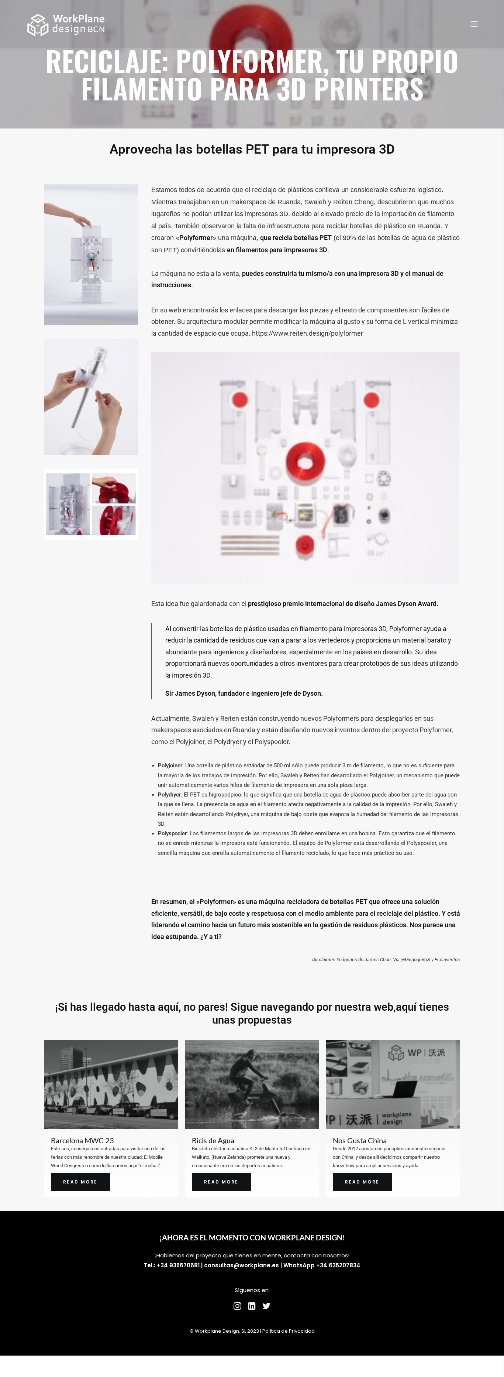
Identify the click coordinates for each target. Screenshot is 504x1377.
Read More (80, 1182)
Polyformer (216, 901)
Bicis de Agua (72, 1140)
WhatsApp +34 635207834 (321, 1265)
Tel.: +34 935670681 (172, 1265)
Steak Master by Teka (366, 1140)
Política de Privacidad (288, 1331)
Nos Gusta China (219, 1140)
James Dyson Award (406, 603)
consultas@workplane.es (241, 1265)
